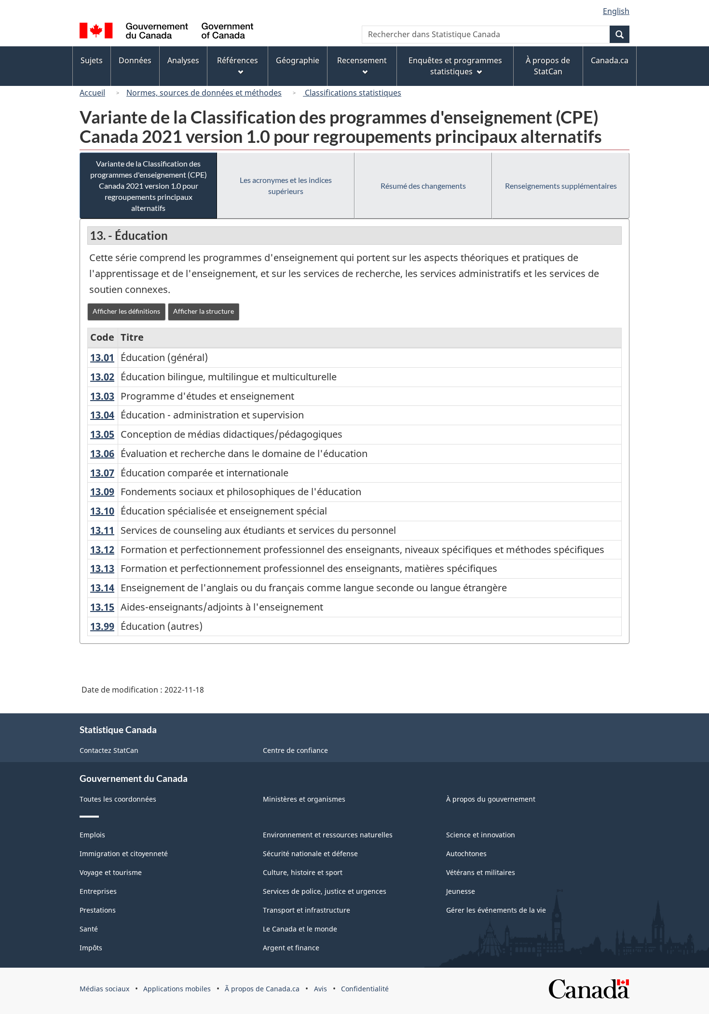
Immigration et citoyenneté (124, 853)
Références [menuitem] (237, 60)
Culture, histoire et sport (302, 872)
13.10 (102, 510)
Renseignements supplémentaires (561, 185)
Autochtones (466, 853)
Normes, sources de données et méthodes (204, 92)
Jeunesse (460, 891)
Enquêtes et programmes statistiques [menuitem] (455, 66)
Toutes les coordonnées (118, 799)
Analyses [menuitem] (183, 60)
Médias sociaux (104, 988)
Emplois (92, 834)
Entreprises (98, 891)
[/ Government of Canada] (166, 32)
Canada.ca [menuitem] (609, 60)
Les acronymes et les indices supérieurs (286, 185)
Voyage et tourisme (111, 872)
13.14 (102, 587)
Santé (89, 928)
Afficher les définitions (126, 311)
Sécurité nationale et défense (310, 853)
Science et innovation (480, 834)
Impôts (91, 947)
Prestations (98, 910)
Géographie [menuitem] (297, 60)
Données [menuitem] (135, 60)
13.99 (102, 626)
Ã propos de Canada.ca (262, 988)
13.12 (102, 549)
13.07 (102, 472)
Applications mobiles (177, 988)
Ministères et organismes (304, 799)
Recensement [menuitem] (362, 60)
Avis (320, 988)
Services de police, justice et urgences (324, 891)
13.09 (102, 491)
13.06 (102, 453)
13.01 (102, 357)
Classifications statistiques (352, 92)
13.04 (102, 414)
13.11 (102, 530)
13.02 (102, 376)
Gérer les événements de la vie (496, 910)
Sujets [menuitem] (92, 60)
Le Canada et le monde (300, 928)
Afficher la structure (203, 311)
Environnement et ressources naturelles (328, 834)
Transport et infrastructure (306, 910)
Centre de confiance (295, 750)
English (616, 11)
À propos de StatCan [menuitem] (548, 66)
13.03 (102, 396)
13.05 (102, 434)
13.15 (102, 606)
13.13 (102, 568)
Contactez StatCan (109, 750)
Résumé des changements (423, 185)
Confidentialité (365, 988)
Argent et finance (291, 947)
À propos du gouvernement (490, 799)
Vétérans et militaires (480, 872)
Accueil (92, 92)
